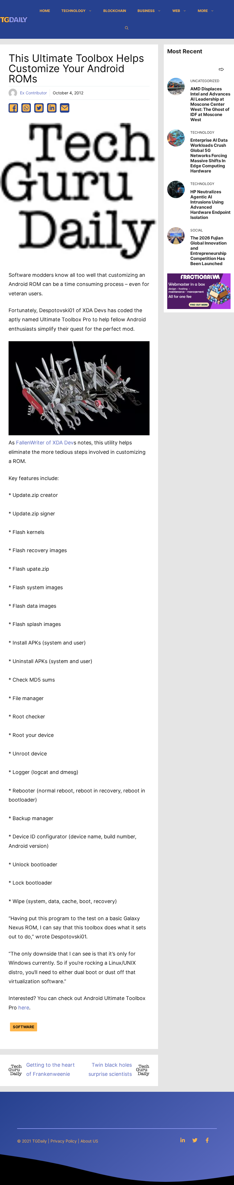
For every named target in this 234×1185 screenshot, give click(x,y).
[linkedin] (52, 108)
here (23, 1008)
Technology (73, 11)
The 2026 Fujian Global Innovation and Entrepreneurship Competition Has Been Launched (208, 250)
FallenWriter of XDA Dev (45, 443)
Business (146, 11)
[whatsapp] (26, 108)
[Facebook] (207, 1140)
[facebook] (13, 108)
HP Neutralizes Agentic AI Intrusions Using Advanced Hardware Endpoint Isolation (210, 204)
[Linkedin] (182, 1140)
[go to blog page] (221, 69)
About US (89, 1141)
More (203, 11)
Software (23, 1027)
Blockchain (114, 11)
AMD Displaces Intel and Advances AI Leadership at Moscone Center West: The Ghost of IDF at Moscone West (210, 104)
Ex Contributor (33, 92)
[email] (64, 108)
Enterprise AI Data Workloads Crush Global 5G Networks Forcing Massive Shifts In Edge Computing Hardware (209, 155)
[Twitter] (194, 1140)
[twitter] (39, 108)
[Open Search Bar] (126, 27)
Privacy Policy (64, 1141)
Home (45, 11)
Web (176, 11)
